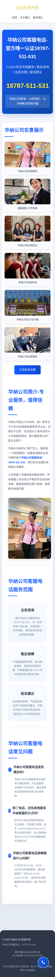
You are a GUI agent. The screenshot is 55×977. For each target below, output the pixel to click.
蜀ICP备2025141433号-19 (27, 952)
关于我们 (25, 17)
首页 (14, 17)
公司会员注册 (27, 369)
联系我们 (38, 17)
